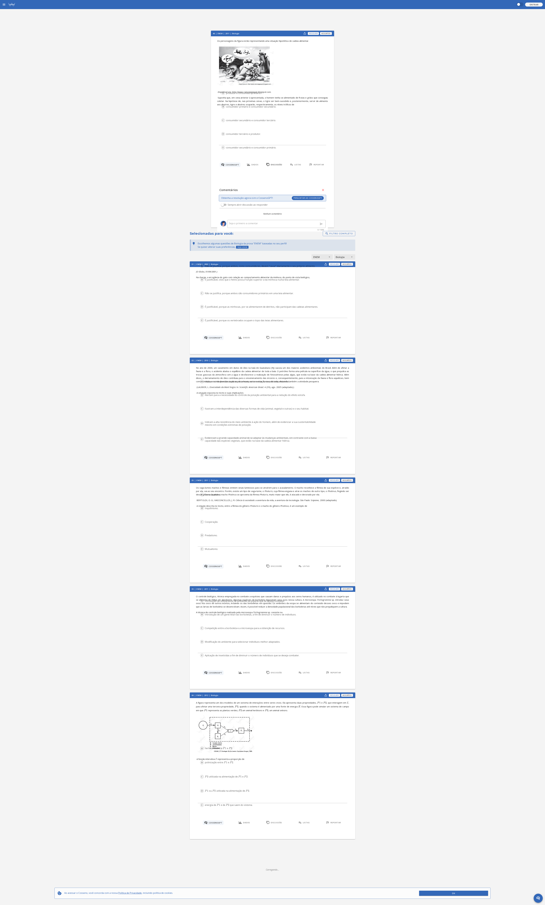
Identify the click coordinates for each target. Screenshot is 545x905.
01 (193, 264)
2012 (206, 695)
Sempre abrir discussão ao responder (248, 204)
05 (193, 589)
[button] (534, 5)
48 (214, 33)
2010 (206, 360)
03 (193, 480)
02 (193, 360)
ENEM (220, 33)
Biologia (235, 33)
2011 (227, 33)
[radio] (223, 93)
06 (193, 695)
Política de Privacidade (130, 892)
